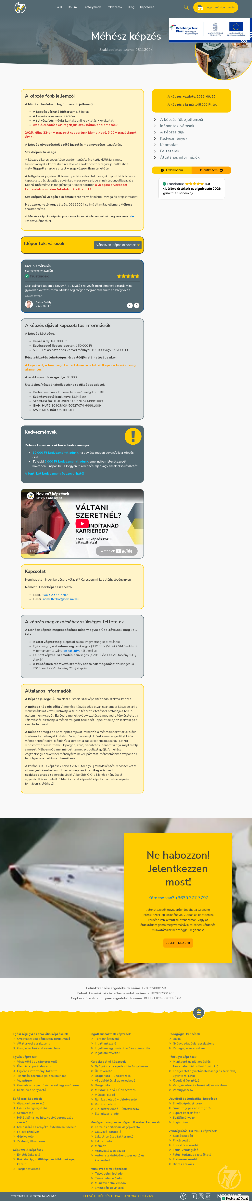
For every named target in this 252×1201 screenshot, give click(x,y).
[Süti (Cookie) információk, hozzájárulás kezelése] (183, 1196)
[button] (137, 305)
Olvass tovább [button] (33, 296)
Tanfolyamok (92, 7)
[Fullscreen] (137, 552)
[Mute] (34, 552)
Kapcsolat (147, 7)
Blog (131, 7)
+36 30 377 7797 (55, 595)
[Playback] (27, 552)
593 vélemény (34, 271)
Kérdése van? (178, 898)
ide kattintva (71, 651)
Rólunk (72, 7)
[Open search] (186, 7)
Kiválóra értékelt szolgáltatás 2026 (192, 189)
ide (131, 216)
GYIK (59, 7)
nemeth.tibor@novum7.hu (61, 599)
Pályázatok (114, 7)
